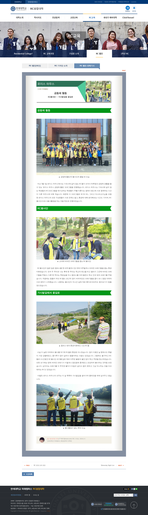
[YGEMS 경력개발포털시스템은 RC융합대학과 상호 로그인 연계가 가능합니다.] (108, 504)
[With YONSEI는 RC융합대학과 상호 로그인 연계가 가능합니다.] (97, 504)
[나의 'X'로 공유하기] (134, 489)
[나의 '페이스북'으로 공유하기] (132, 489)
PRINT (124, 70)
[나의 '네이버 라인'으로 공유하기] (136, 489)
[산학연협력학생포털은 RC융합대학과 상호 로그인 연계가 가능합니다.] (120, 504)
